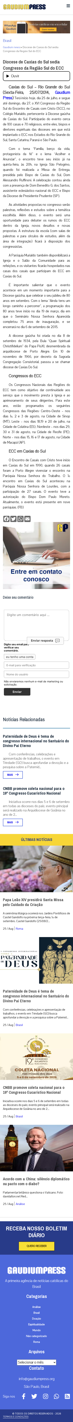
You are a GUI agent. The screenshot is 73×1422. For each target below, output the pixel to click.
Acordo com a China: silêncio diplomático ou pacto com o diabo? (36, 1181)
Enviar (17, 692)
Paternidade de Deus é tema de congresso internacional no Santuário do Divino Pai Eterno (36, 741)
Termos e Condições (15, 1416)
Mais (10, 774)
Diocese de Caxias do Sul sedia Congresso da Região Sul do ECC (33, 65)
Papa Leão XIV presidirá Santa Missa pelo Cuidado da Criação (33, 902)
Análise (20, 1204)
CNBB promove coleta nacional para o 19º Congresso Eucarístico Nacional (33, 791)
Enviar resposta (42, 640)
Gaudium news (11, 47)
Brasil (7, 40)
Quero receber (37, 1246)
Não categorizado (36, 1336)
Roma (19, 929)
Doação (36, 1318)
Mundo (37, 1330)
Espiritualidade (36, 1324)
